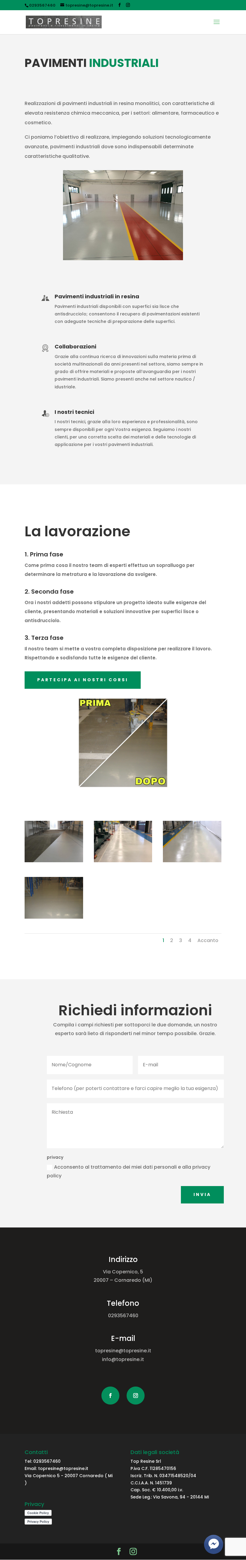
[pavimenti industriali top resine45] (54, 861)
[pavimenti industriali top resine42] (54, 917)
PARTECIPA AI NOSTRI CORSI (82, 680)
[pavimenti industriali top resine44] (123, 861)
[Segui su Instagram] (136, 1396)
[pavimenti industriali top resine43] (192, 861)
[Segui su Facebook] (110, 1396)
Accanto (207, 940)
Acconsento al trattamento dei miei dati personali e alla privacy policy (128, 1171)
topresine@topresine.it (62, 1468)
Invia (202, 1194)
